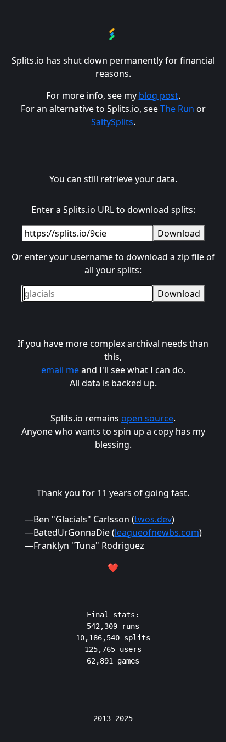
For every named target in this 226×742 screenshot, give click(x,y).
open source (147, 418)
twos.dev (153, 519)
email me (60, 370)
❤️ (113, 567)
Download (178, 233)
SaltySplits (112, 122)
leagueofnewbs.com (157, 532)
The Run (177, 109)
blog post (158, 95)
